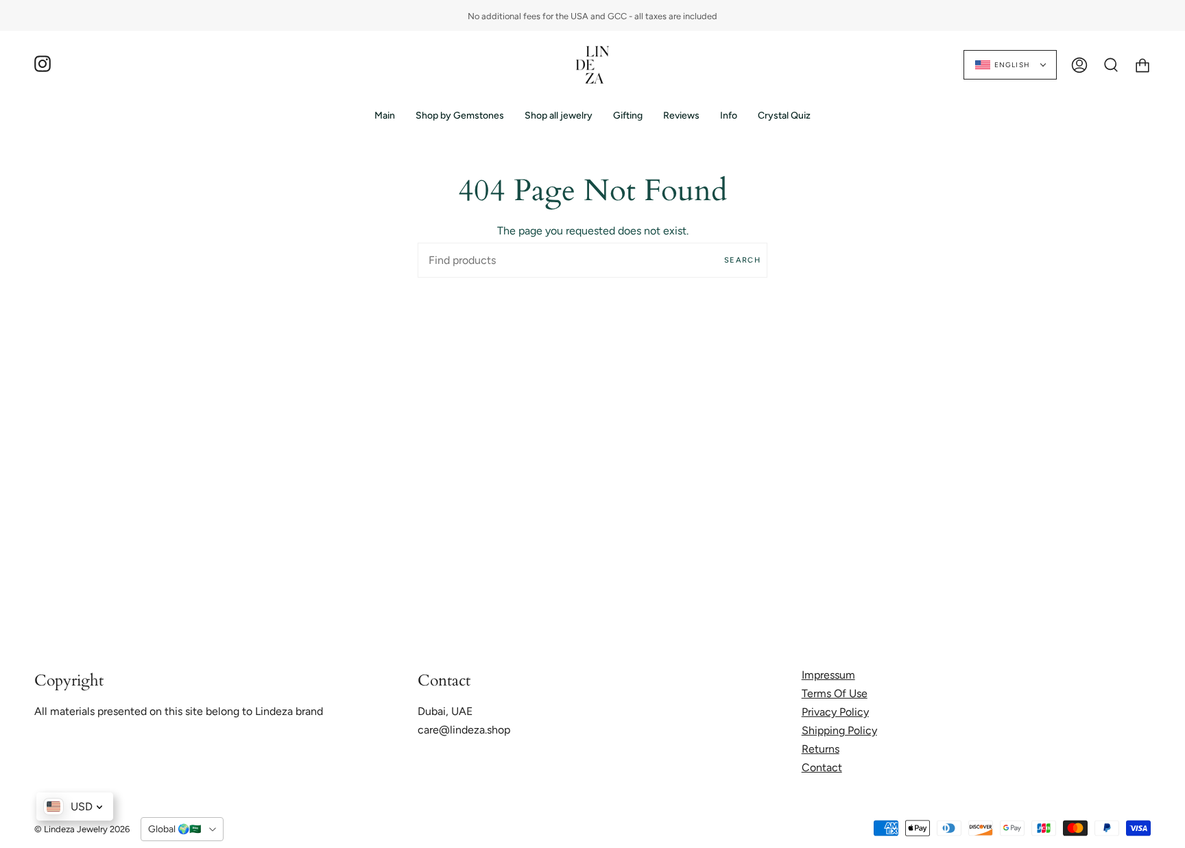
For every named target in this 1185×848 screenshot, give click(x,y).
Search (742, 260)
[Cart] (1142, 65)
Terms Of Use (834, 693)
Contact (822, 767)
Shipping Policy (839, 730)
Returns (820, 748)
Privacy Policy (835, 711)
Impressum (828, 674)
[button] (459, 115)
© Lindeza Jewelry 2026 (82, 829)
